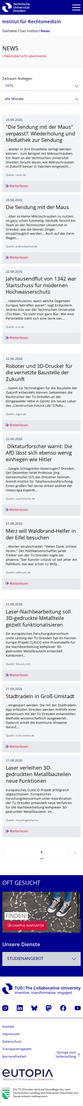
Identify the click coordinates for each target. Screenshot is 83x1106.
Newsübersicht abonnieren (25, 56)
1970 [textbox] (9, 86)
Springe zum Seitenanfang (66, 1054)
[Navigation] (76, 7)
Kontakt (8, 1027)
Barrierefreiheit (14, 1056)
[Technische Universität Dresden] (16, 7)
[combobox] (41, 86)
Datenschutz (12, 1041)
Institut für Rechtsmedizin (31, 22)
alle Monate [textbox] (14, 99)
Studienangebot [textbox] (25, 959)
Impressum (11, 1034)
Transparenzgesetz (17, 1049)
